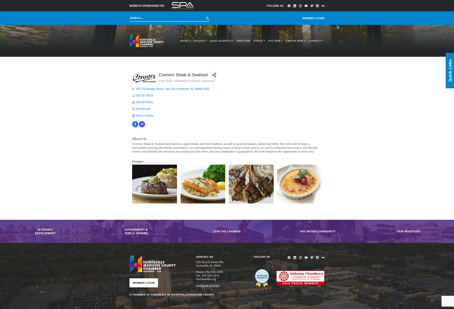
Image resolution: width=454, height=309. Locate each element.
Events (258, 41)
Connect (314, 41)
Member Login (144, 283)
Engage (199, 41)
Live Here (274, 41)
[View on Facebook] (135, 126)
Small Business (221, 41)
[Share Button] (214, 75)
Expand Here (294, 41)
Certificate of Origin (208, 285)
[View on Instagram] (142, 126)
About (184, 41)
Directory (243, 41)
